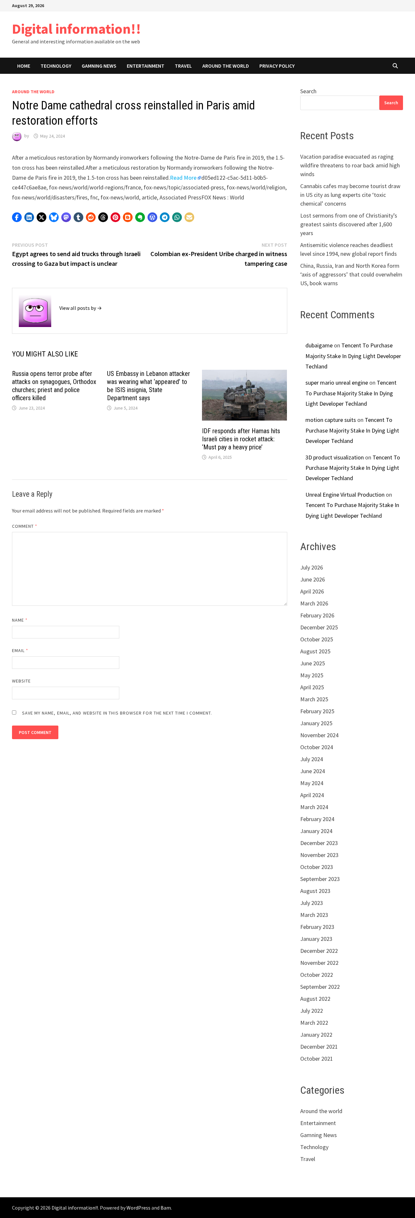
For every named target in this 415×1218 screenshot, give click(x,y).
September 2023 (320, 879)
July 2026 (311, 567)
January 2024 (316, 831)
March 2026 (314, 603)
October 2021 (316, 1058)
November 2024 (319, 735)
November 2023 (319, 855)
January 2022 (316, 1034)
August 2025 (315, 651)
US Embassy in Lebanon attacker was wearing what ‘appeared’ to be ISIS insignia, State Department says (148, 386)
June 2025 (312, 663)
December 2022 (319, 950)
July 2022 (311, 1010)
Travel (183, 65)
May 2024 (311, 783)
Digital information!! (76, 29)
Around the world (225, 65)
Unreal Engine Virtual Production (345, 494)
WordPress (138, 1207)
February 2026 (317, 615)
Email (20, 650)
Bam (165, 1207)
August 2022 (315, 998)
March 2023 (314, 915)
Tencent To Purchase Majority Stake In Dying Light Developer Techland (353, 356)
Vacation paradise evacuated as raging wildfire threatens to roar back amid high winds (350, 165)
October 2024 (316, 747)
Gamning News (99, 65)
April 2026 (312, 591)
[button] (17, 217)
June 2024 (312, 771)
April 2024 (312, 795)
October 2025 (316, 639)
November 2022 (319, 962)
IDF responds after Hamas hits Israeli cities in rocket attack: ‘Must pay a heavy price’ (241, 439)
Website (21, 681)
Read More (183, 177)
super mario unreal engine (336, 382)
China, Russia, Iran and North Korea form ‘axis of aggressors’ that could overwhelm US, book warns (351, 274)
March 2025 (314, 699)
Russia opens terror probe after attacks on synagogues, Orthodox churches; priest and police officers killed (54, 386)
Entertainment (145, 65)
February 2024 (317, 819)
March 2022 (314, 1022)
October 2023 (316, 867)
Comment (25, 526)
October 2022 (316, 974)
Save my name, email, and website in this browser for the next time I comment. (117, 713)
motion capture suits (330, 419)
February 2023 (317, 926)
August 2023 (315, 891)
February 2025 (317, 711)
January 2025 (316, 723)
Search (308, 91)
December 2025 (319, 627)
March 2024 (314, 807)
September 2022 (320, 986)
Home (23, 65)
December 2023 (319, 843)
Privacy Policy (277, 65)
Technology (56, 65)
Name (20, 620)
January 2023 (316, 938)
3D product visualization (334, 457)
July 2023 (311, 903)
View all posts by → (80, 308)
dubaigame (319, 345)
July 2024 (311, 759)
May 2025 (311, 675)
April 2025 (312, 687)
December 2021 (319, 1046)
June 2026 (312, 579)
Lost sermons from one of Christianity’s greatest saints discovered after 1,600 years (348, 224)
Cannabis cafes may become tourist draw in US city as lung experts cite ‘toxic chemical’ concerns (350, 194)
